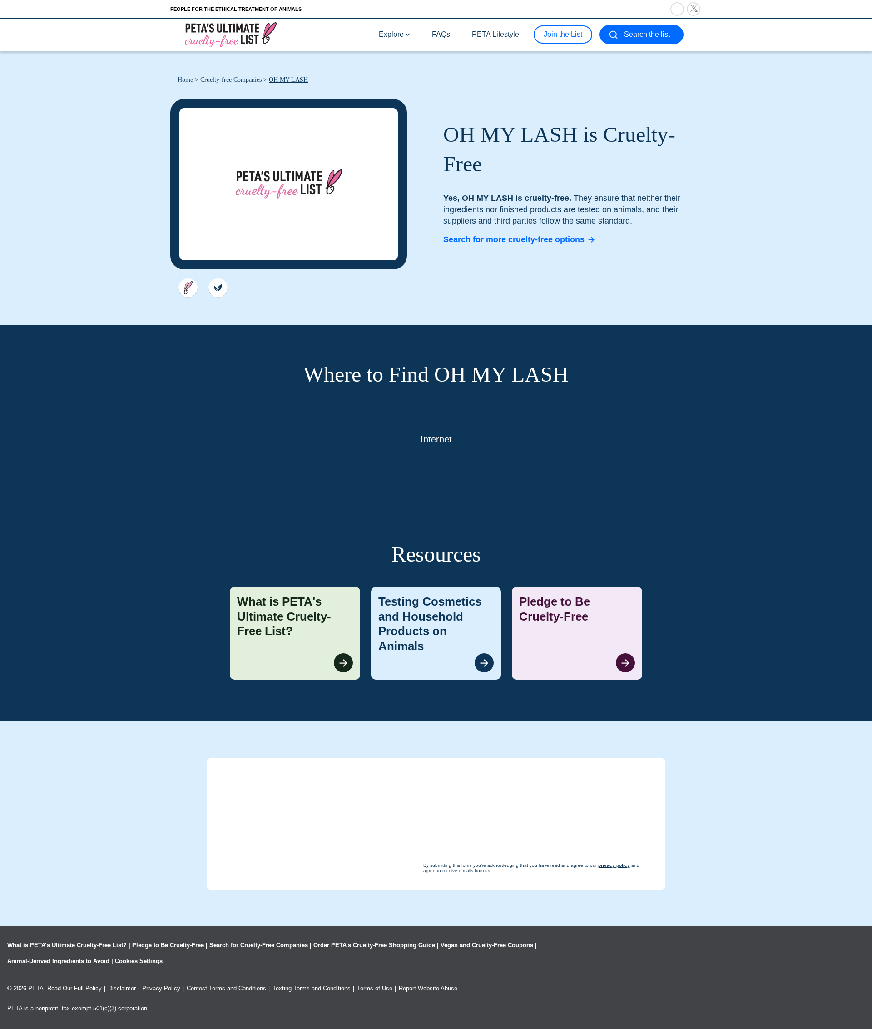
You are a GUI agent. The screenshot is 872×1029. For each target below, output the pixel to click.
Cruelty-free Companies (231, 79)
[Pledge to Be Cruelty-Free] (577, 633)
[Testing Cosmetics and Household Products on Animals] (436, 633)
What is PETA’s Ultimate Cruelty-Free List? (67, 945)
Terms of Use (374, 988)
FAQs (441, 34)
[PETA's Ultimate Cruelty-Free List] (231, 34)
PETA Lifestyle (495, 34)
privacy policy (486, 1011)
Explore (391, 34)
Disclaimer (122, 988)
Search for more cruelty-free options (514, 239)
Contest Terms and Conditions (226, 988)
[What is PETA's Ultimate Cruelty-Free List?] (295, 633)
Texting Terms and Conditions (311, 988)
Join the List (563, 34)
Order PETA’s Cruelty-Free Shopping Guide (374, 945)
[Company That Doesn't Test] (188, 288)
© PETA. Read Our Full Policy (54, 988)
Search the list (647, 34)
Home (185, 79)
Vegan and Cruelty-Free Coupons (487, 945)
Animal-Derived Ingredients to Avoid (58, 961)
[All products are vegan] (218, 288)
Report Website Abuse (428, 988)
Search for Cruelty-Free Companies (258, 945)
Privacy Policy (161, 988)
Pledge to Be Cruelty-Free (168, 945)
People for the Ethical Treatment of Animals (236, 9)
